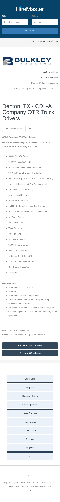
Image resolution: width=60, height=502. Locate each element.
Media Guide (14, 487)
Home (30, 476)
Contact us (52, 483)
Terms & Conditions (29, 487)
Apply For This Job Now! (30, 345)
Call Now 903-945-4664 (30, 353)
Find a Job (30, 30)
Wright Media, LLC (11, 483)
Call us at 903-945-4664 (47, 77)
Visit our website (50, 72)
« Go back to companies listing (44, 41)
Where (35, 16)
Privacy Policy (45, 487)
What (4, 16)
